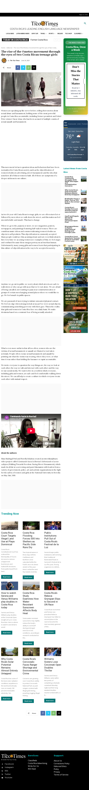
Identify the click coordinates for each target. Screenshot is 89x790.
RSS (6, 771)
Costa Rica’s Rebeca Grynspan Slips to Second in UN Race (52, 599)
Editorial (9, 48)
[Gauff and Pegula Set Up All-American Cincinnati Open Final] (84, 218)
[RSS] (2, 771)
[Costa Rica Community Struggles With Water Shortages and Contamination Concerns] (84, 179)
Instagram (9, 767)
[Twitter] (23, 67)
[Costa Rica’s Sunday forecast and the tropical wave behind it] (84, 209)
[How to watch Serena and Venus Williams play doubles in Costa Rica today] (9, 586)
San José (65, 124)
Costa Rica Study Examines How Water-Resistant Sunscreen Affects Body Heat (31, 603)
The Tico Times (15, 60)
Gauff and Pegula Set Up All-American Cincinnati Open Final (72, 219)
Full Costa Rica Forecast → (76, 154)
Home (3, 48)
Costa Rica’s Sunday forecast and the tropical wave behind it (71, 210)
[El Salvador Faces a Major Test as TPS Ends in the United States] (84, 201)
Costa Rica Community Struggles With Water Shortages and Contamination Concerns (71, 181)
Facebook (9, 764)
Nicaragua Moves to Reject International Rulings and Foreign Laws (71, 229)
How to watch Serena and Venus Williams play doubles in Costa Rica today (9, 600)
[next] (59, 39)
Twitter (8, 774)
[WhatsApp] (28, 67)
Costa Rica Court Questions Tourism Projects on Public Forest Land (72, 239)
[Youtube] (2, 777)
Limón (79, 124)
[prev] (55, 39)
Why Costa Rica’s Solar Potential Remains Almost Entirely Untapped (9, 666)
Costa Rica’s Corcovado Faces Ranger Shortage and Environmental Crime (30, 666)
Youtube (8, 777)
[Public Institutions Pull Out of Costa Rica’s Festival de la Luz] (52, 525)
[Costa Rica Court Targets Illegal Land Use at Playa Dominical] (9, 525)
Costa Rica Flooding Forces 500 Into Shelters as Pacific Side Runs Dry (31, 540)
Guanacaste (72, 124)
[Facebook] (18, 67)
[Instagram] (2, 767)
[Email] (34, 67)
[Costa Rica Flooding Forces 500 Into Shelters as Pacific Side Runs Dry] (31, 525)
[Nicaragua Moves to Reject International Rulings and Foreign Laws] (84, 228)
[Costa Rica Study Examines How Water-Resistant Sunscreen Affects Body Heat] (31, 586)
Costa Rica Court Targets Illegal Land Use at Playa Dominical (8, 538)
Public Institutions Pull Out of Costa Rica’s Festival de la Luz (51, 540)
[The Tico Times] (4, 60)
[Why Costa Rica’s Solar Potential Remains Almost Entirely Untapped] (9, 652)
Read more (7, 577)
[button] (85, 23)
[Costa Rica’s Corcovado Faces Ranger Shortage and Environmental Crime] (31, 652)
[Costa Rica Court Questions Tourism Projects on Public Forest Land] (84, 239)
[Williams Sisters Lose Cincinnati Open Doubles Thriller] (52, 652)
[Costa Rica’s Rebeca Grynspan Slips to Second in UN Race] (52, 586)
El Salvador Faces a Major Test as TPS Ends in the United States (72, 201)
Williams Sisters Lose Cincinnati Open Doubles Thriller (52, 665)
